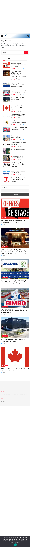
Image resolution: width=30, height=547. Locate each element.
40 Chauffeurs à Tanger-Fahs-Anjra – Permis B (18, 150)
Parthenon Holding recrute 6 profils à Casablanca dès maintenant (18, 179)
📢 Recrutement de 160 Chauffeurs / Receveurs (17, 156)
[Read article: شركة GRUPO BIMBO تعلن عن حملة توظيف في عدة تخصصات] (6, 93)
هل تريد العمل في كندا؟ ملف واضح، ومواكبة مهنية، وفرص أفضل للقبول (18, 164)
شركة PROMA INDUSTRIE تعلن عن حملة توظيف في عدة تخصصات (19, 99)
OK (15, 544)
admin (13, 68)
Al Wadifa (4, 217)
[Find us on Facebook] (1, 402)
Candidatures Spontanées (12, 394)
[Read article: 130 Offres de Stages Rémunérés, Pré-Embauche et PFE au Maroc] (6, 65)
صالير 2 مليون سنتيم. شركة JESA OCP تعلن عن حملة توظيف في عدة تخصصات (18, 84)
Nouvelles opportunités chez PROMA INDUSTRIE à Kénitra (18, 115)
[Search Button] (28, 36)
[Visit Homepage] (5, 35)
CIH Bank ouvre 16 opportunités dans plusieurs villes (19, 143)
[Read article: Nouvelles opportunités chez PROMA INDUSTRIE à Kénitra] (6, 116)
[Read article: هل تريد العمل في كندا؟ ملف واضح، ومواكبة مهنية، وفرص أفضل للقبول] (6, 165)
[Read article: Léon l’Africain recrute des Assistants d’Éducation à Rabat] (6, 123)
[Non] (28, 541)
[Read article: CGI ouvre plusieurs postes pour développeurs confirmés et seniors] (6, 129)
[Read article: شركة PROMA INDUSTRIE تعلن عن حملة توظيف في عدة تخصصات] (6, 99)
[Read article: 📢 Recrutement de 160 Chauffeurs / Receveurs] (6, 158)
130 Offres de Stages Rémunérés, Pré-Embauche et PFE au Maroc (18, 64)
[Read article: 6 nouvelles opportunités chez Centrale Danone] (6, 173)
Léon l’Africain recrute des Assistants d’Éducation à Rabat (18, 121)
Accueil (3, 394)
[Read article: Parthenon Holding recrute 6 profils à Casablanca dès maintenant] (6, 180)
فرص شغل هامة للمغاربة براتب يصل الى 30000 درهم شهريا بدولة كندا (19, 107)
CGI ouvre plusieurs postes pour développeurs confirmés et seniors (19, 129)
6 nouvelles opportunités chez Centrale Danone (18, 171)
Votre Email (4, 188)
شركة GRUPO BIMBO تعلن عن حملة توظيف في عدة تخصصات (19, 91)
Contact (26, 394)
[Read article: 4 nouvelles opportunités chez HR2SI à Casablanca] (6, 138)
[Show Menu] (2, 36)
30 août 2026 (19, 68)
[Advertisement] (15, 17)
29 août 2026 (19, 153)
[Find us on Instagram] (4, 402)
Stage (21, 394)
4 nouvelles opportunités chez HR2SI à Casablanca (18, 136)
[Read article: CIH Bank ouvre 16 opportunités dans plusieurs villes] (6, 144)
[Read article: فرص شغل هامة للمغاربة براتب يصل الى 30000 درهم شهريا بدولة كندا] (6, 108)
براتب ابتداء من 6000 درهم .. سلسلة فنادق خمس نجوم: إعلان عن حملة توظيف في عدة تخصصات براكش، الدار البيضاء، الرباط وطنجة (19, 74)
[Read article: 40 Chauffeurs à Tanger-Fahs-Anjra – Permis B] (6, 151)
